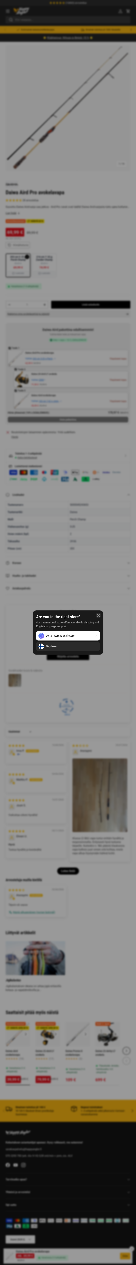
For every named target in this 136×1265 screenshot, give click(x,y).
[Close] (98, 615)
